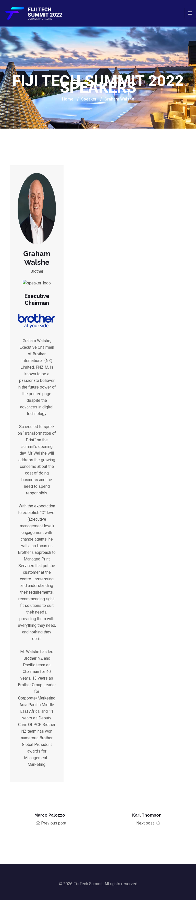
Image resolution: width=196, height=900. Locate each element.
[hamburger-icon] (190, 13)
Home (67, 99)
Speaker (88, 99)
